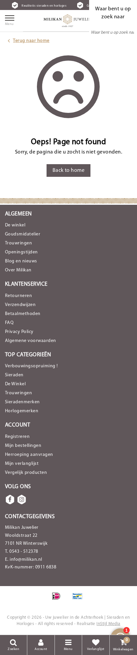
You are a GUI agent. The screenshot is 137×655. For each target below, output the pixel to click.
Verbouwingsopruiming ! (31, 366)
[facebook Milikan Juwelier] (10, 499)
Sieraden (14, 375)
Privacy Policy (19, 331)
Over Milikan (18, 270)
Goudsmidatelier (22, 234)
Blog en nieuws (21, 261)
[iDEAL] (58, 599)
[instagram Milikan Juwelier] (22, 499)
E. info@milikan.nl (23, 559)
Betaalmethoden (23, 313)
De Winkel (15, 384)
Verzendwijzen (20, 304)
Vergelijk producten (26, 472)
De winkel (15, 225)
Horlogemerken (21, 411)
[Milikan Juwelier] (68, 20)
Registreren (17, 436)
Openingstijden (21, 252)
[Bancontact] (79, 599)
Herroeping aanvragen (29, 454)
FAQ (9, 322)
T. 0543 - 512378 (21, 551)
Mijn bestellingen (23, 445)
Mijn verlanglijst (22, 463)
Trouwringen (18, 243)
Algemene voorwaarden (30, 340)
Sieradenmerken (22, 402)
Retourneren (18, 295)
